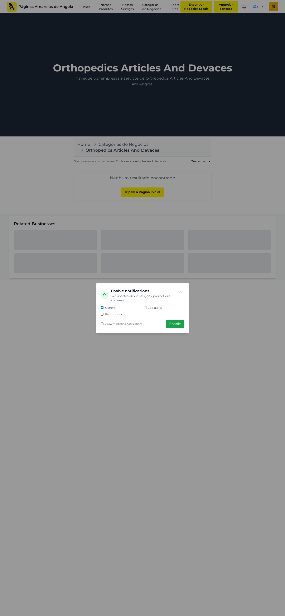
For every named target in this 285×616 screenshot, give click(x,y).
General (110, 308)
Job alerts (155, 308)
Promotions (114, 314)
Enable (175, 324)
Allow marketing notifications (123, 323)
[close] (180, 292)
